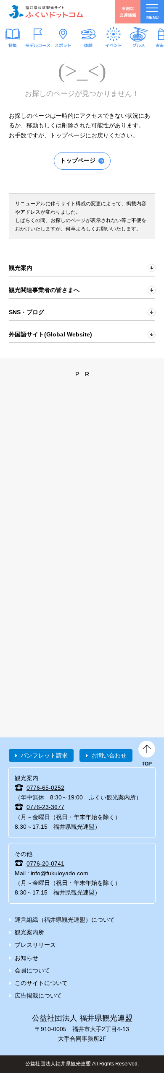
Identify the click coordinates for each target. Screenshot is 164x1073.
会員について (32, 970)
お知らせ (26, 957)
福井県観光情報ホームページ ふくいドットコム (46, 11)
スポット (63, 45)
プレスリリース (35, 944)
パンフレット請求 (44, 755)
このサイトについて (41, 983)
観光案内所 (29, 932)
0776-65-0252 (45, 787)
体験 (88, 45)
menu (152, 17)
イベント (113, 45)
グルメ (138, 45)
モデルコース (37, 45)
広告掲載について (38, 995)
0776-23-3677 (45, 807)
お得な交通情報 (127, 11)
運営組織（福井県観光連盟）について (65, 919)
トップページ (77, 160)
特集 (12, 45)
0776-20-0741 (45, 863)
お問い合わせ (109, 755)
